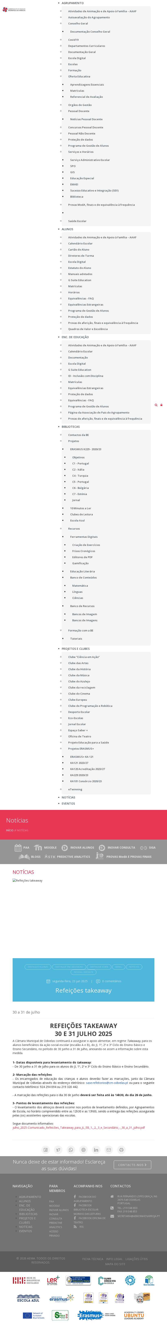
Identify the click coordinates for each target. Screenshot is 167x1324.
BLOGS (36, 857)
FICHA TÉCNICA (92, 1259)
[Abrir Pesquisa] (156, 405)
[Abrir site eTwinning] (88, 1298)
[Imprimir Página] (121, 1149)
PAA (26, 847)
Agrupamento (30, 1197)
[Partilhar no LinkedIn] (96, 1149)
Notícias (25, 1227)
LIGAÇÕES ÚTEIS (136, 1259)
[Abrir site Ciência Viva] (107, 1280)
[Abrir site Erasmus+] (62, 1298)
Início (9, 830)
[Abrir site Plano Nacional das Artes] (130, 1280)
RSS (82, 1226)
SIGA (152, 847)
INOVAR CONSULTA (121, 847)
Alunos (25, 1201)
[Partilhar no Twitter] (58, 1149)
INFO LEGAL (114, 1259)
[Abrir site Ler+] (54, 1280)
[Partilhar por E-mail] (108, 1149)
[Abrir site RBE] (26, 1280)
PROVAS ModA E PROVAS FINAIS (129, 857)
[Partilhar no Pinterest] (83, 1149)
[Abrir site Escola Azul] (28, 1298)
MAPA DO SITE (115, 1264)
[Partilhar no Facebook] (45, 1149)
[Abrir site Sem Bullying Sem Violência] (142, 1298)
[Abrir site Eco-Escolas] (149, 1280)
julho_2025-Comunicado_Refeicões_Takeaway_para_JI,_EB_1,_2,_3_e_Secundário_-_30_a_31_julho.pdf (79, 1127)
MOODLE (50, 847)
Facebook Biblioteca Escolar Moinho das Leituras (87, 1210)
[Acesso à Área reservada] (161, 405)
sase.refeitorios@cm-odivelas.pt (107, 1083)
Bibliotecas (28, 1214)
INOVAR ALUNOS (82, 847)
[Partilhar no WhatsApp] (71, 1149)
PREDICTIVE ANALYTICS (73, 857)
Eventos (25, 1231)
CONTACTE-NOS (131, 1165)
